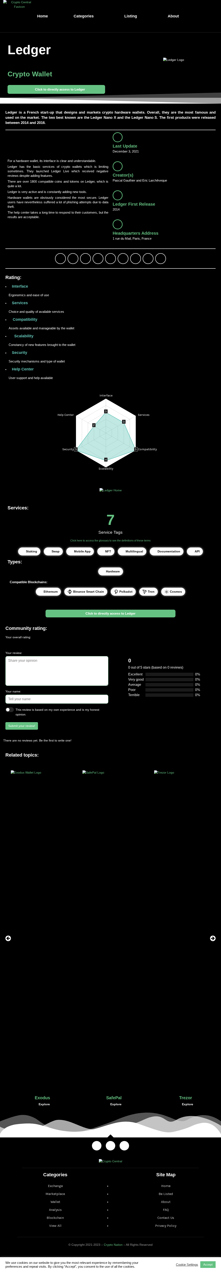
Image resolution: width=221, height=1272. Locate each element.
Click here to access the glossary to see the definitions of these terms (110, 540)
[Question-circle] (160, 258)
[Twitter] (73, 258)
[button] (8, 938)
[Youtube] (123, 258)
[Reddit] (135, 258)
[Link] (60, 258)
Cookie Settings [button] (187, 1264)
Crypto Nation (113, 1244)
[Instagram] (98, 258)
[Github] (148, 258)
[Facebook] (85, 258)
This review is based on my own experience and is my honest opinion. (57, 712)
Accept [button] (208, 1264)
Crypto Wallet (30, 74)
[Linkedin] (110, 258)
